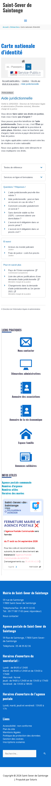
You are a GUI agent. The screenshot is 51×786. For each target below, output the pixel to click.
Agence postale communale (16, 482)
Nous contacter (26, 350)
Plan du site (9, 729)
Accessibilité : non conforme (17, 725)
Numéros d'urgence (12, 486)
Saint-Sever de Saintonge (17, 7)
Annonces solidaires (26, 466)
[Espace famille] (26, 434)
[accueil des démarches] (23, 60)
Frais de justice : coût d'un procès (23, 253)
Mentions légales (12, 732)
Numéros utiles (10, 489)
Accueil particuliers (11, 81)
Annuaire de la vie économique (25, 419)
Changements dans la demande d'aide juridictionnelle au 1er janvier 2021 (24, 288)
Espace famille (26, 443)
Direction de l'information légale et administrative (21, 309)
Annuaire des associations (26, 396)
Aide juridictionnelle (30, 84)
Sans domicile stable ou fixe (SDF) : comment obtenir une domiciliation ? (21, 215)
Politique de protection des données (21, 735)
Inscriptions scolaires (14, 742)
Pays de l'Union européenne (21, 270)
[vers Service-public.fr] (25, 73)
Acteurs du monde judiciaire (21, 247)
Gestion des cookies (13, 738)
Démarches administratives (26, 373)
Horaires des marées (13, 493)
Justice (25, 81)
